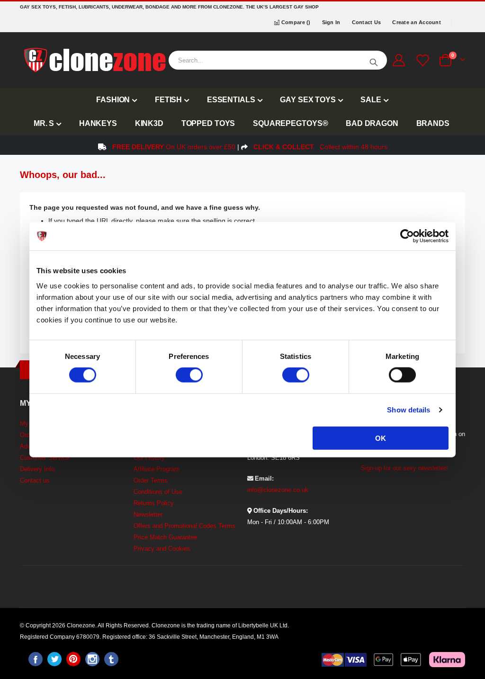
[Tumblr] (111, 659)
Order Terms (151, 480)
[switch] (189, 376)
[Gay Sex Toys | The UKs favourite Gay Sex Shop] (94, 60)
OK (380, 438)
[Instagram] (92, 659)
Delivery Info (37, 469)
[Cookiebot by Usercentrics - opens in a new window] (407, 236)
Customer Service (44, 457)
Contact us (35, 480)
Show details (408, 410)
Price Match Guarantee (165, 537)
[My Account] (398, 60)
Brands (432, 123)
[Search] (373, 60)
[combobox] (278, 60)
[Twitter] (54, 659)
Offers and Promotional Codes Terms (184, 525)
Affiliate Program (157, 469)
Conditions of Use (158, 491)
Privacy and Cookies (162, 548)
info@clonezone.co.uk (277, 489)
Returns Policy (154, 503)
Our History (149, 457)
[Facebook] (35, 659)
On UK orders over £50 (173, 147)
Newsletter (148, 514)
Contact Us (366, 22)
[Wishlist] (421, 60)
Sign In (331, 22)
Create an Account (416, 22)
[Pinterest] (73, 659)
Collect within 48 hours (320, 147)
